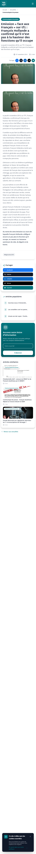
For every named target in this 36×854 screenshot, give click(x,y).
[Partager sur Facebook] (17, 60)
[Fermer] (30, 836)
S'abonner (18, 353)
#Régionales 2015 (9, 254)
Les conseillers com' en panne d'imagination (17, 309)
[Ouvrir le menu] (33, 4)
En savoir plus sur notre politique (16, 848)
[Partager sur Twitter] (21, 60)
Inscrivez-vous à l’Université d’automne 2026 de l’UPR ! (17, 303)
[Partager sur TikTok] (29, 60)
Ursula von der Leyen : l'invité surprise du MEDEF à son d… (17, 316)
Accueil (5, 10)
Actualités (13, 10)
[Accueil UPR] (3, 4)
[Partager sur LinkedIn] (25, 60)
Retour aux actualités (11, 431)
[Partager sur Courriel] (33, 60)
